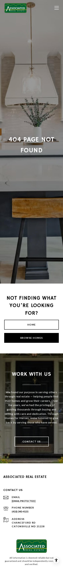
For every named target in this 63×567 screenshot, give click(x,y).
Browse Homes (31, 337)
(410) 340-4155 (20, 511)
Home (31, 324)
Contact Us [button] (32, 441)
